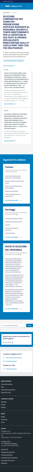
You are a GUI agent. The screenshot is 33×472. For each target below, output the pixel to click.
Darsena (3, 407)
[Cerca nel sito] (28, 6)
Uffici (2, 387)
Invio (29, 325)
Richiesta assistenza (6, 455)
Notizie (3, 417)
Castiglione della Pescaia (8, 1)
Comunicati (4, 419)
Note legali (4, 463)
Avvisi (2, 422)
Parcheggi (4, 402)
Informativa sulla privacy (8, 460)
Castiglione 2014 (6, 441)
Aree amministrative (6, 384)
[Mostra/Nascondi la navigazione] (2, 6)
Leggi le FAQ (4, 449)
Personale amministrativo (8, 390)
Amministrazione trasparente (9, 458)
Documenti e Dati (6, 392)
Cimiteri (3, 404)
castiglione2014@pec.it (10, 443)
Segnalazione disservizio (8, 452)
